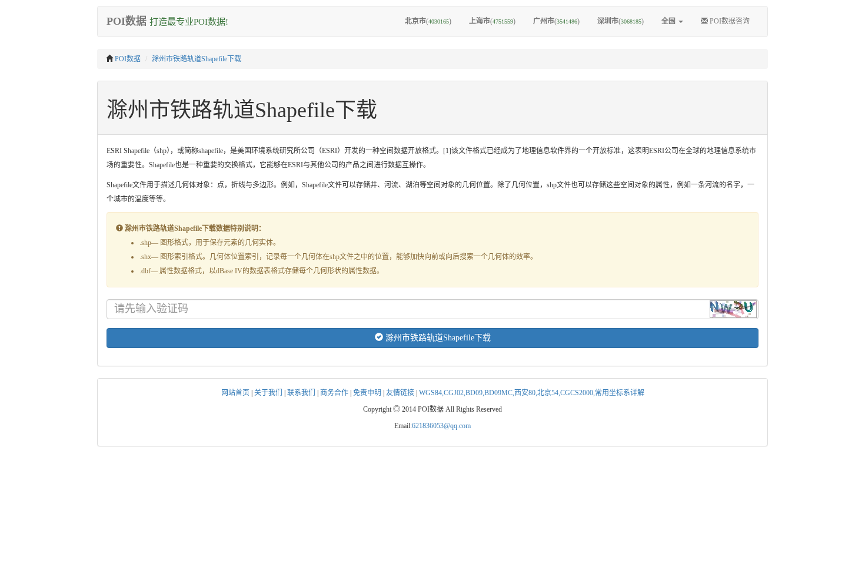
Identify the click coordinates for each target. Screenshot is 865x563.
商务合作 (334, 393)
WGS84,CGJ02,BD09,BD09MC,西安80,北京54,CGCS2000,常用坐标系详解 (531, 393)
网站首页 (235, 393)
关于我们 (268, 393)
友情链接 (400, 393)
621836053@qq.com (441, 426)
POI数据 (128, 59)
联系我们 (301, 393)
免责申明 (367, 393)
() (428, 21)
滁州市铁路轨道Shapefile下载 (196, 59)
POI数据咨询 (729, 21)
